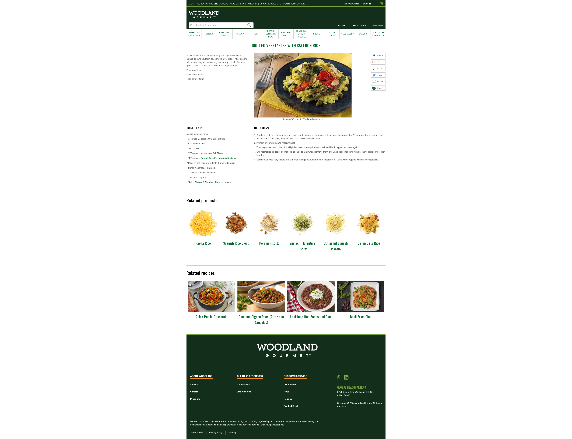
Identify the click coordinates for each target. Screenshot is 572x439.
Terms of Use (196, 432)
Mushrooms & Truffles (194, 34)
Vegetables (347, 34)
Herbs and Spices (224, 34)
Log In (367, 3)
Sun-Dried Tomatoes (286, 34)
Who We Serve (244, 392)
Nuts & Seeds (331, 34)
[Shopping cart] (381, 3)
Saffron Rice (199, 143)
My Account (351, 3)
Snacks (363, 34)
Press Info (195, 399)
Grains (240, 34)
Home (341, 25)
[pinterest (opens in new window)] (339, 378)
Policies (288, 399)
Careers (194, 392)
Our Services (243, 384)
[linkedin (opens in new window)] (346, 378)
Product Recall (291, 406)
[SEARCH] (249, 25)
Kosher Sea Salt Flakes (212, 153)
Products (359, 25)
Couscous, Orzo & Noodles (301, 34)
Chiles (209, 34)
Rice (255, 34)
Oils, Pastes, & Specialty (378, 34)
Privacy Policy (215, 432)
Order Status (290, 384)
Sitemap (233, 432)
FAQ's (286, 392)
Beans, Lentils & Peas (271, 34)
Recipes (378, 25)
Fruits (316, 34)
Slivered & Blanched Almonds (209, 182)
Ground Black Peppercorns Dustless (218, 158)
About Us (194, 384)
